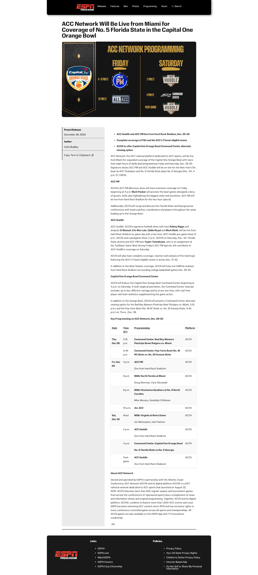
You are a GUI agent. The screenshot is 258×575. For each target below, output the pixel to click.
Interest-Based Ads (176, 562)
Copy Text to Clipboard (77, 155)
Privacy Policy (173, 548)
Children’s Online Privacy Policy (183, 557)
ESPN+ (101, 548)
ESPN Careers (105, 562)
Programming (150, 6)
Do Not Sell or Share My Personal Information (184, 567)
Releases (101, 6)
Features (114, 6)
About (164, 6)
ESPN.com (103, 553)
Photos (135, 6)
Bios (126, 6)
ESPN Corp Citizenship (110, 566)
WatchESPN (104, 557)
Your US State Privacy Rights (181, 553)
